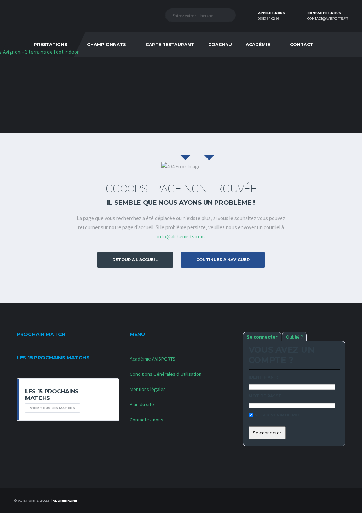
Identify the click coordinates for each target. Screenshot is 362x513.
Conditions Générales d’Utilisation (166, 374)
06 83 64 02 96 (268, 19)
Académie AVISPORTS (152, 359)
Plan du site (142, 404)
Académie (258, 44)
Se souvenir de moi (278, 415)
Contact (301, 44)
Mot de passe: (265, 395)
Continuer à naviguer (223, 259)
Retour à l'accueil (135, 259)
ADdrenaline (65, 500)
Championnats (106, 44)
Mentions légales (148, 389)
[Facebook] (333, 44)
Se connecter (262, 337)
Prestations (50, 44)
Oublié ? (294, 337)
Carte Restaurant (170, 44)
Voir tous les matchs (52, 408)
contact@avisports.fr (327, 19)
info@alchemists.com (181, 236)
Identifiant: (263, 377)
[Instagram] (341, 44)
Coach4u (220, 44)
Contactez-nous (146, 419)
